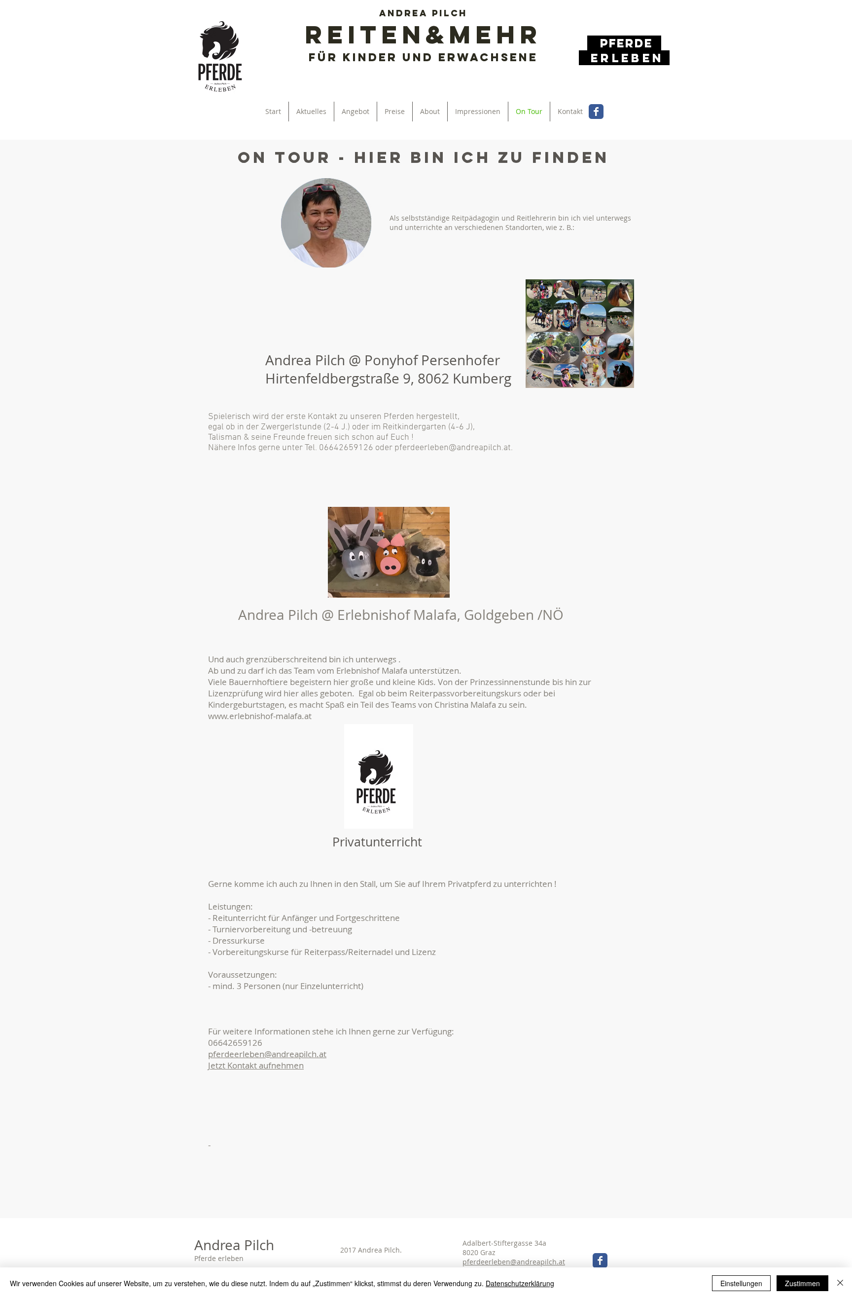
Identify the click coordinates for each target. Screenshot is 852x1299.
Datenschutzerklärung (520, 1283)
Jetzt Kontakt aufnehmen (256, 1065)
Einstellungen (741, 1283)
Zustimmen (802, 1283)
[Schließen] (840, 1283)
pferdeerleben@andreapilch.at (452, 448)
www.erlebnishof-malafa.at (260, 716)
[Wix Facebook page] (596, 111)
